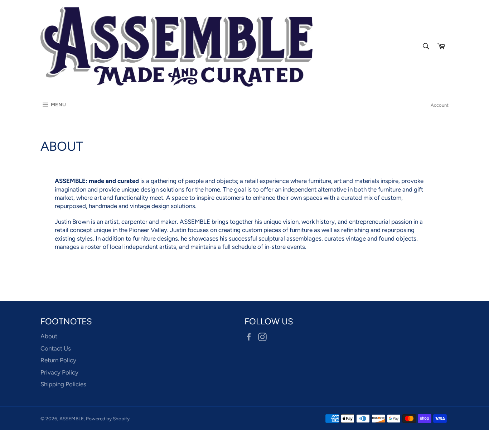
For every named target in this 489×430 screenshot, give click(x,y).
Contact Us (55, 348)
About (48, 336)
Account (440, 105)
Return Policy (58, 360)
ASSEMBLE (71, 418)
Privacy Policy (59, 372)
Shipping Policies (63, 384)
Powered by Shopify (108, 418)
